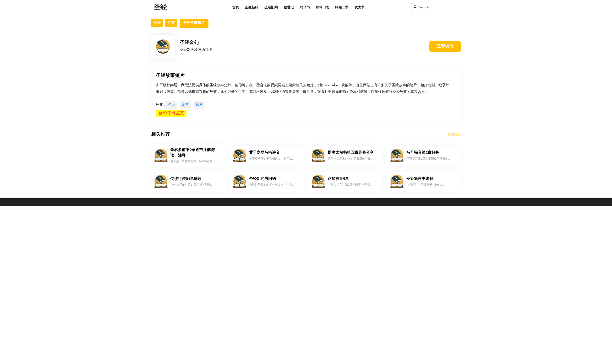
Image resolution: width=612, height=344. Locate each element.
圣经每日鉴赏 (171, 113)
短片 (199, 105)
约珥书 (305, 7)
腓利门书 (322, 7)
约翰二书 (342, 7)
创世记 (289, 7)
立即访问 (445, 46)
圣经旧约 (271, 7)
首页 (235, 7)
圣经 (160, 7)
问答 (171, 23)
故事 (185, 105)
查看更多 (454, 134)
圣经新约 (251, 7)
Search (424, 7)
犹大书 (360, 7)
